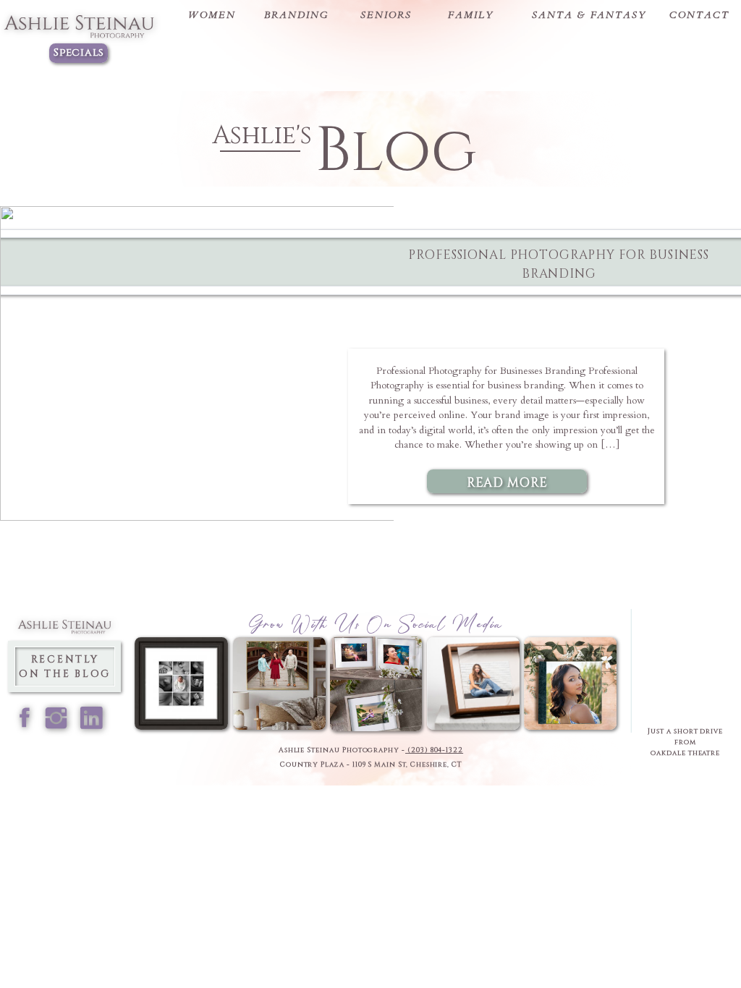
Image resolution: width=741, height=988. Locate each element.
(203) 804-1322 (434, 750)
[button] (212, 15)
